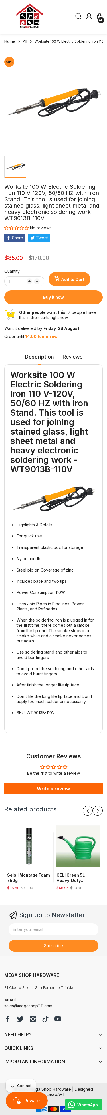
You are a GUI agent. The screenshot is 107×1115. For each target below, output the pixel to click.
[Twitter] (20, 1020)
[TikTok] (45, 1020)
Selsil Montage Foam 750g (28, 878)
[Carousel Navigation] (93, 811)
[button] (17, 227)
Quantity (12, 271)
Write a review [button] (53, 788)
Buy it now (53, 297)
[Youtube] (57, 1020)
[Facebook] (7, 1020)
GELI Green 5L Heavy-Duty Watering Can (70, 878)
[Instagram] (32, 1020)
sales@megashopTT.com (28, 1005)
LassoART (56, 1094)
